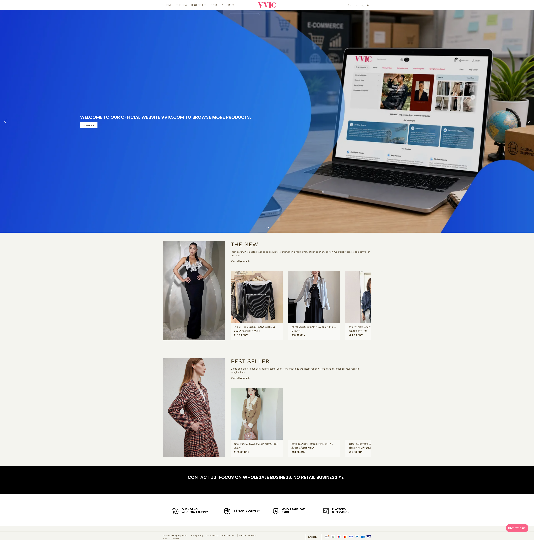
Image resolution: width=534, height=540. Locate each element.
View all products (240, 261)
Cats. (214, 5)
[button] (362, 5)
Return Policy (212, 535)
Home (168, 5)
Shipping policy (229, 535)
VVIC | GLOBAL (173, 538)
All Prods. (228, 5)
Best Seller (198, 5)
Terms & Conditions (248, 535)
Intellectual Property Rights (175, 535)
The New (181, 5)
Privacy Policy (197, 535)
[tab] (265, 227)
